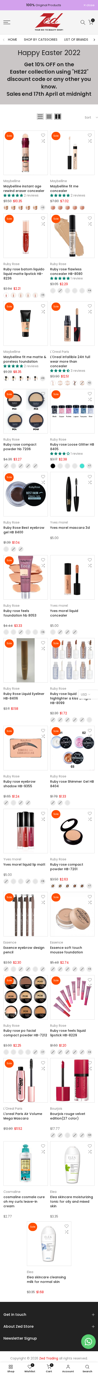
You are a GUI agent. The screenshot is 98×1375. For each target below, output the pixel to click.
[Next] (94, 40)
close (90, 5)
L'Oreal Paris (59, 351)
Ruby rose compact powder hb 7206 (19, 446)
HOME (12, 39)
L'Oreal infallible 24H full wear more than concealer (70, 361)
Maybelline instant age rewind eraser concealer (23, 188)
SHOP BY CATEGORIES (40, 39)
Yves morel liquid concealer (64, 613)
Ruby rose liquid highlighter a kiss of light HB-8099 (70, 698)
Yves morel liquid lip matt (24, 864)
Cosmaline (12, 1191)
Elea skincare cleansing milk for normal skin (46, 1279)
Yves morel (59, 522)
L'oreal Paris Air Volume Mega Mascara (22, 1116)
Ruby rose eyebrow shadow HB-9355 (19, 783)
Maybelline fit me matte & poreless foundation (24, 359)
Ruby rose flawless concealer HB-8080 (66, 271)
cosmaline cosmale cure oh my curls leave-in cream (24, 1201)
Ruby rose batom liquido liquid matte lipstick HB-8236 (23, 274)
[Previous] (4, 40)
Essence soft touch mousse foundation (66, 950)
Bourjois (56, 1108)
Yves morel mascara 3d (70, 527)
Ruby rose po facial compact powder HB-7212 (25, 1032)
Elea (53, 1191)
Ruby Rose (11, 264)
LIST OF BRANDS (76, 39)
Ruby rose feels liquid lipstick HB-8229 (68, 1032)
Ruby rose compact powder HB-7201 (66, 866)
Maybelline (11, 181)
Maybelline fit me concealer (64, 188)
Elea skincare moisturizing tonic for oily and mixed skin (71, 1201)
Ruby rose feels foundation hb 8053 (19, 613)
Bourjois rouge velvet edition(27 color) (67, 1116)
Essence (9, 942)
